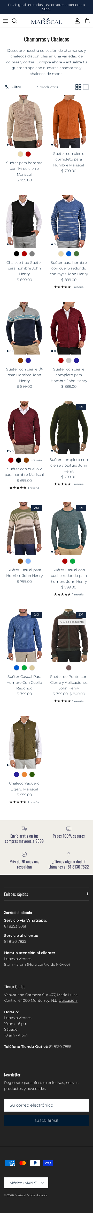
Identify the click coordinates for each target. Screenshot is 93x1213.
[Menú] (5, 21)
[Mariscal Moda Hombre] (46, 21)
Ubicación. (68, 1000)
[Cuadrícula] (78, 87)
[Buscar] (17, 21)
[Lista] (86, 87)
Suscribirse (47, 1121)
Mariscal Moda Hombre (31, 1195)
